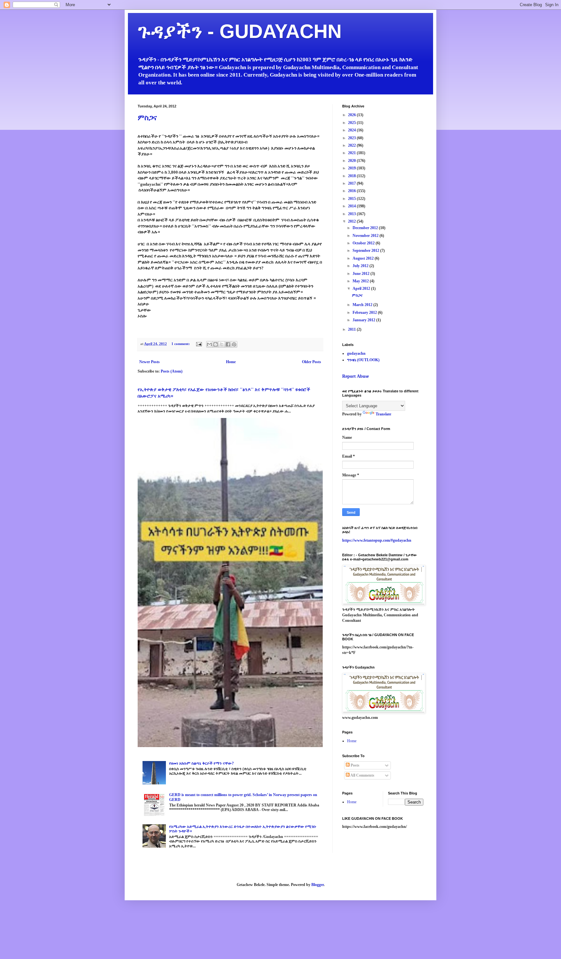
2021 (352, 153)
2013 (352, 214)
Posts (354, 765)
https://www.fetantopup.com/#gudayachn (376, 540)
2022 (352, 145)
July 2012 (361, 266)
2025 (352, 122)
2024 (352, 130)
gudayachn (356, 353)
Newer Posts (149, 362)
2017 (352, 183)
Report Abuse (355, 376)
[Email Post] (198, 344)
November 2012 (366, 235)
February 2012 (365, 312)
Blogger (317, 884)
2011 (352, 329)
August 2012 (364, 258)
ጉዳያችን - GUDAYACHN (240, 31)
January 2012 (364, 320)
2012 (352, 221)
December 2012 (366, 228)
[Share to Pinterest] (234, 344)
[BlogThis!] (215, 344)
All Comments (362, 775)
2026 (352, 115)
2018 (352, 176)
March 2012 (363, 304)
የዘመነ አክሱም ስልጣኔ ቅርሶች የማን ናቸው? (201, 763)
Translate (383, 414)
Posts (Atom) (171, 371)
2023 (352, 138)
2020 (352, 160)
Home (231, 362)
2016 (352, 191)
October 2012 (364, 243)
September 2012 (366, 250)
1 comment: (181, 344)
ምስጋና (147, 118)
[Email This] (209, 344)
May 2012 (361, 281)
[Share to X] (221, 344)
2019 (352, 168)
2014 (352, 206)
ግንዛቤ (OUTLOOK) (363, 360)
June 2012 (361, 273)
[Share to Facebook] (228, 344)
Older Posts (311, 362)
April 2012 (362, 288)
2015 (352, 198)
